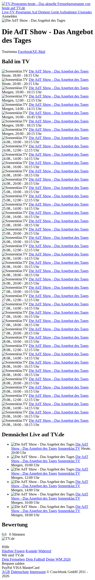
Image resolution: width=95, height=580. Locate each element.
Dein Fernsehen (13, 559)
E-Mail (40, 52)
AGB (6, 572)
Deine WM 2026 (58, 559)
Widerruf (44, 551)
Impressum (38, 572)
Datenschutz (20, 572)
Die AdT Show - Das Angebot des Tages (59, 71)
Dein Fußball (35, 559)
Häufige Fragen (13, 551)
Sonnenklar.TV (69, 448)
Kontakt (31, 551)
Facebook (25, 52)
